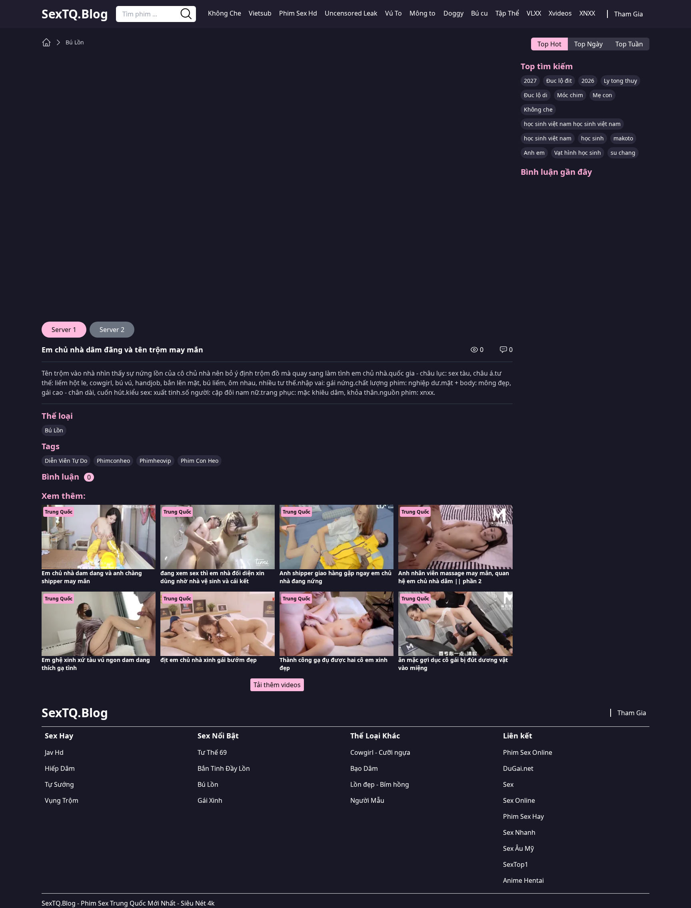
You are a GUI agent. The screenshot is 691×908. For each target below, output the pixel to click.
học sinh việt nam (547, 138)
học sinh (592, 138)
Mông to (422, 13)
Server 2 (112, 329)
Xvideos (560, 13)
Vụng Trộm (61, 800)
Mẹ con (602, 95)
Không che (538, 109)
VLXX (534, 13)
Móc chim (570, 95)
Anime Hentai (523, 880)
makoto (623, 138)
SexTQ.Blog (75, 14)
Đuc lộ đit (559, 80)
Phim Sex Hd (298, 13)
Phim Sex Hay (523, 816)
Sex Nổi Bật (218, 735)
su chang (623, 152)
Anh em (534, 152)
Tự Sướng (59, 784)
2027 (530, 80)
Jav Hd (54, 752)
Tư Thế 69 (212, 752)
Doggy (453, 13)
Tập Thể (507, 13)
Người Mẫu (367, 800)
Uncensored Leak (351, 13)
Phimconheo (113, 460)
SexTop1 (515, 864)
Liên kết (517, 735)
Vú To (393, 13)
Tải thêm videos (277, 684)
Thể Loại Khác (375, 735)
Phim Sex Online (527, 752)
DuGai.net (518, 768)
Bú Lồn (75, 42)
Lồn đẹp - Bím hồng (379, 784)
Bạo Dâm (364, 768)
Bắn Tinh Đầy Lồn (224, 768)
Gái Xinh (210, 800)
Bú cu (479, 13)
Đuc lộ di (535, 95)
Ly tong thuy (620, 80)
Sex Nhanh (519, 832)
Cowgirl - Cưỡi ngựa (380, 752)
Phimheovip (155, 460)
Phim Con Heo (199, 460)
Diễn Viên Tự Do (66, 460)
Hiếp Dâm (60, 768)
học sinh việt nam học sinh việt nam (572, 124)
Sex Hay (59, 735)
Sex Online (519, 800)
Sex (508, 784)
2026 (587, 80)
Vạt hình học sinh (577, 152)
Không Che (224, 13)
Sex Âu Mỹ (518, 848)
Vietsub (260, 13)
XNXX (587, 13)
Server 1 (64, 329)
